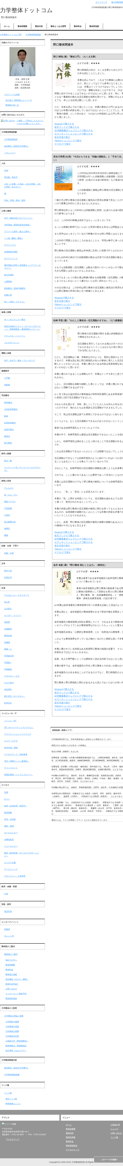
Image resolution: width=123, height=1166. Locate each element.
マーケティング (11, 869)
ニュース (114, 1129)
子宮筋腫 (8, 508)
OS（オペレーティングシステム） (19, 727)
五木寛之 (8, 609)
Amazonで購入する (64, 123)
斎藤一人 (8, 649)
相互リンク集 (11, 1099)
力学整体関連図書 (12, 1075)
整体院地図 (94, 26)
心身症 (7, 515)
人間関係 (8, 281)
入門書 (7, 378)
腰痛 (6, 535)
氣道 (6, 416)
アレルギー (9, 488)
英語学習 (8, 911)
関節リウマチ (10, 502)
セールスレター (11, 833)
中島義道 (8, 669)
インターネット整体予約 (16, 994)
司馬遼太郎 (9, 656)
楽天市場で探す (62, 137)
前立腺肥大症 (10, 522)
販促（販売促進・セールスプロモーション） (21, 854)
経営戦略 (8, 812)
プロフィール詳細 (12, 94)
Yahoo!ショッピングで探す (68, 140)
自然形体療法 (10, 423)
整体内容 (39, 26)
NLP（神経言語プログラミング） (18, 218)
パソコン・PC (10, 721)
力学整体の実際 (12, 1031)
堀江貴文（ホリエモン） (14, 696)
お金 (6, 894)
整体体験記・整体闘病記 (16, 1046)
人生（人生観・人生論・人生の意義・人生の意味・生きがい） (22, 185)
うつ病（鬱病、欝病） (13, 238)
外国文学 (8, 577)
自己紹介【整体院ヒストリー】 (18, 100)
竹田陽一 (8, 662)
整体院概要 (22, 26)
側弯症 (7, 528)
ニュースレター (11, 846)
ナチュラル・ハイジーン (14, 336)
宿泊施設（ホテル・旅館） (17, 979)
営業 (6, 792)
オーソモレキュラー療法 (14, 319)
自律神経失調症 (11, 252)
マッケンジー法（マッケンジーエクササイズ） (22, 469)
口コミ (7, 799)
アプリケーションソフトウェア (17, 734)
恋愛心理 (8, 295)
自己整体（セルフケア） (16, 1050)
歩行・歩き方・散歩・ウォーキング (19, 360)
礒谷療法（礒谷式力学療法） (16, 146)
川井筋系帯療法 (11, 409)
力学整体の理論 (12, 1026)
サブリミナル (10, 245)
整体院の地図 (11, 974)
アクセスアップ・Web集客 (15, 754)
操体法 (7, 436)
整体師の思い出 (12, 105)
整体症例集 (70, 1137)
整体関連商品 (71, 1146)
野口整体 (8, 443)
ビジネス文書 (10, 862)
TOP (11, 34)
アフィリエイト (11, 768)
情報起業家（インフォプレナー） (18, 774)
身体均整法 (9, 429)
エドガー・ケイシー (12, 615)
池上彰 (7, 602)
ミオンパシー (10, 153)
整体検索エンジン (13, 1104)
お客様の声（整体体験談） (17, 1041)
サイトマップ (101, 2)
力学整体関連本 (11, 139)
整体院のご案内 (11, 954)
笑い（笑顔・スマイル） (14, 302)
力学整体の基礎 (12, 1022)
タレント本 (9, 936)
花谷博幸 (8, 689)
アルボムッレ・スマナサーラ (16, 595)
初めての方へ (11, 960)
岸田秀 (7, 622)
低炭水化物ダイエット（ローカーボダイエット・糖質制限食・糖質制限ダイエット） (22, 327)
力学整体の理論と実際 (13, 1016)
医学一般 (8, 461)
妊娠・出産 (9, 553)
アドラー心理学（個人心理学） (17, 231)
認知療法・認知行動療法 (14, 288)
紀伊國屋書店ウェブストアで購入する (74, 130)
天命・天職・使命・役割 (14, 200)
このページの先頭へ (109, 1159)
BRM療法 (8, 402)
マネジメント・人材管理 (14, 876)
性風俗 (7, 929)
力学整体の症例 (12, 1036)
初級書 (7, 385)
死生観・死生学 (11, 177)
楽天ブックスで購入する (66, 127)
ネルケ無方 (9, 683)
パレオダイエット (12, 343)
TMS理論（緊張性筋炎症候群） (17, 225)
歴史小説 (8, 571)
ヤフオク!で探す (62, 144)
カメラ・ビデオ (11, 741)
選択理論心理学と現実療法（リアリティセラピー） (22, 266)
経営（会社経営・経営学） (15, 806)
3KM (6, 170)
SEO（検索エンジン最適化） (16, 761)
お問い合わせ (11, 989)
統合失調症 (9, 275)
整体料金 (78, 26)
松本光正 (8, 703)
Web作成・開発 (11, 748)
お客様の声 (115, 1125)
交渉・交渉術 (10, 819)
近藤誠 (7, 642)
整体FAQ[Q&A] (11, 984)
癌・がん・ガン (11, 495)
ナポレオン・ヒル (12, 676)
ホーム (7, 26)
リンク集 (8, 1093)
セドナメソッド (11, 258)
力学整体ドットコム (26, 10)
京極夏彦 (8, 629)
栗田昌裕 (8, 636)
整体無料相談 (11, 998)
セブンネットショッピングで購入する (73, 134)
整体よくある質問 (58, 26)
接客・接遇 (9, 826)
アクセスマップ (12, 1139)
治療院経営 (9, 839)
